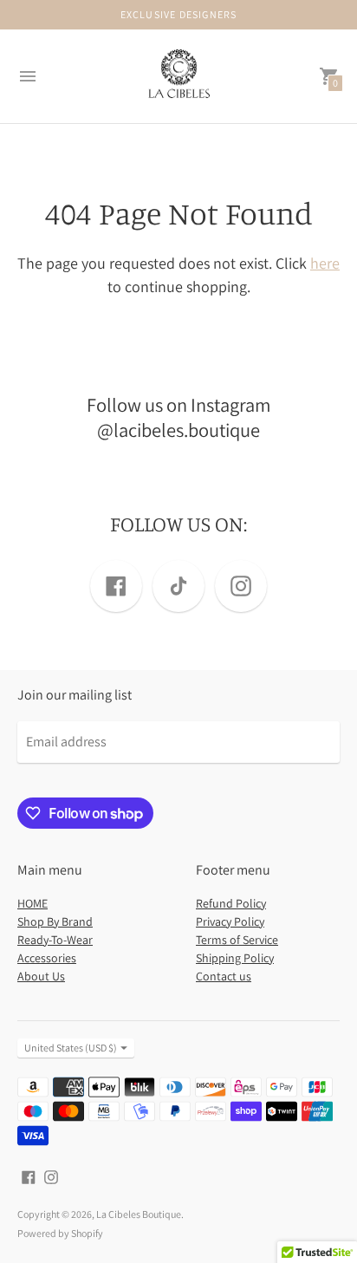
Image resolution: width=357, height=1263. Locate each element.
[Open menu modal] (27, 76)
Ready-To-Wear (55, 939)
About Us (41, 976)
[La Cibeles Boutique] (178, 77)
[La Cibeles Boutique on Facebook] (29, 1176)
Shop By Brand (55, 921)
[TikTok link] (178, 586)
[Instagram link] (241, 586)
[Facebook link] (116, 586)
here (325, 263)
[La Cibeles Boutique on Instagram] (51, 1176)
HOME (32, 903)
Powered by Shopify (60, 1233)
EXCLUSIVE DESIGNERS (178, 14)
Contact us (223, 976)
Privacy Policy (230, 921)
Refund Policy (231, 903)
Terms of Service (237, 939)
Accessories (46, 958)
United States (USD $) (70, 1047)
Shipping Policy (235, 958)
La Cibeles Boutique (138, 1214)
